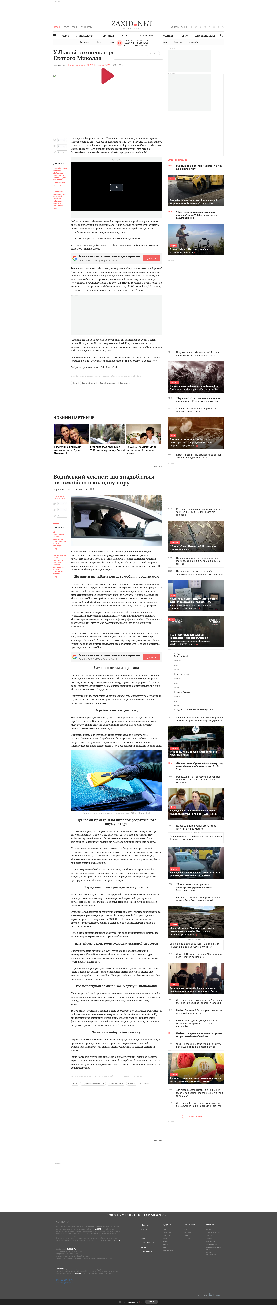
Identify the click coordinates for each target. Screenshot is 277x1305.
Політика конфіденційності (212, 1253)
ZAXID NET (131, 24)
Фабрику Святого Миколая (100, 138)
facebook (191, 27)
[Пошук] (220, 35)
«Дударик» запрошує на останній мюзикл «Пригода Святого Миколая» (59, 199)
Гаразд (153, 53)
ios (218, 27)
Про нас (208, 1229)
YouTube (187, 1238)
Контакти (209, 1238)
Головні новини (115, 1083)
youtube (209, 27)
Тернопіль (108, 36)
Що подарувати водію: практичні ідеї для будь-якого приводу (60, 539)
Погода (177, 653)
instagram (200, 27)
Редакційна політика (213, 1232)
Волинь (127, 36)
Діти (75, 383)
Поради (113, 42)
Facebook (187, 1232)
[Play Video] (107, 76)
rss (223, 27)
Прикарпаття (84, 36)
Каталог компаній (178, 27)
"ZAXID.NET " (99, 1229)
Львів (65, 36)
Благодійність (88, 383)
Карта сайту (146, 1251)
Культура (178, 42)
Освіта (100, 42)
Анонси (144, 1238)
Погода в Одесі (181, 709)
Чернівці (167, 36)
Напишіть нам (210, 1241)
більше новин (196, 1116)
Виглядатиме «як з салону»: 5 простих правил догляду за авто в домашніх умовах (59, 564)
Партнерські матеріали (93, 1083)
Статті (66, 27)
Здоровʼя (193, 42)
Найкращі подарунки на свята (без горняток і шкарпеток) (60, 175)
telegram (205, 27)
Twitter (186, 1235)
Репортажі (125, 383)
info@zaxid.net (83, 1256)
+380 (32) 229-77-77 (70, 1254)
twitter (196, 27)
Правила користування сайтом (213, 1248)
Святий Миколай (107, 383)
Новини (57, 27)
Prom (88, 591)
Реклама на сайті (211, 1244)
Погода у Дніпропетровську (200, 709)
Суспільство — (60, 64)
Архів (143, 1247)
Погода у (181, 656)
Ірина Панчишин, (77, 64)
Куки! (141, 1302)
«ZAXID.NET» (71, 1249)
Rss (185, 1229)
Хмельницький (205, 36)
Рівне (184, 36)
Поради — (58, 489)
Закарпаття (146, 36)
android (214, 27)
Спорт (164, 42)
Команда (209, 1235)
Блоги (75, 27)
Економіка (84, 42)
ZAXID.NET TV (86, 27)
